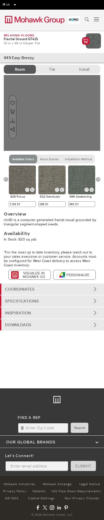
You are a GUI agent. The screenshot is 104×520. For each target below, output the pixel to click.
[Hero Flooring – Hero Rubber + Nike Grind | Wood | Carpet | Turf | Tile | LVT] (74, 20)
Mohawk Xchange (57, 484)
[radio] (20, 69)
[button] (52, 289)
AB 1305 (11, 498)
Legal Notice (89, 484)
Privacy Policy (15, 491)
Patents (39, 491)
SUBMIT (83, 466)
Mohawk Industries (19, 484)
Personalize (77, 274)
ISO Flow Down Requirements (76, 491)
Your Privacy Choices (81, 498)
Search (79, 428)
